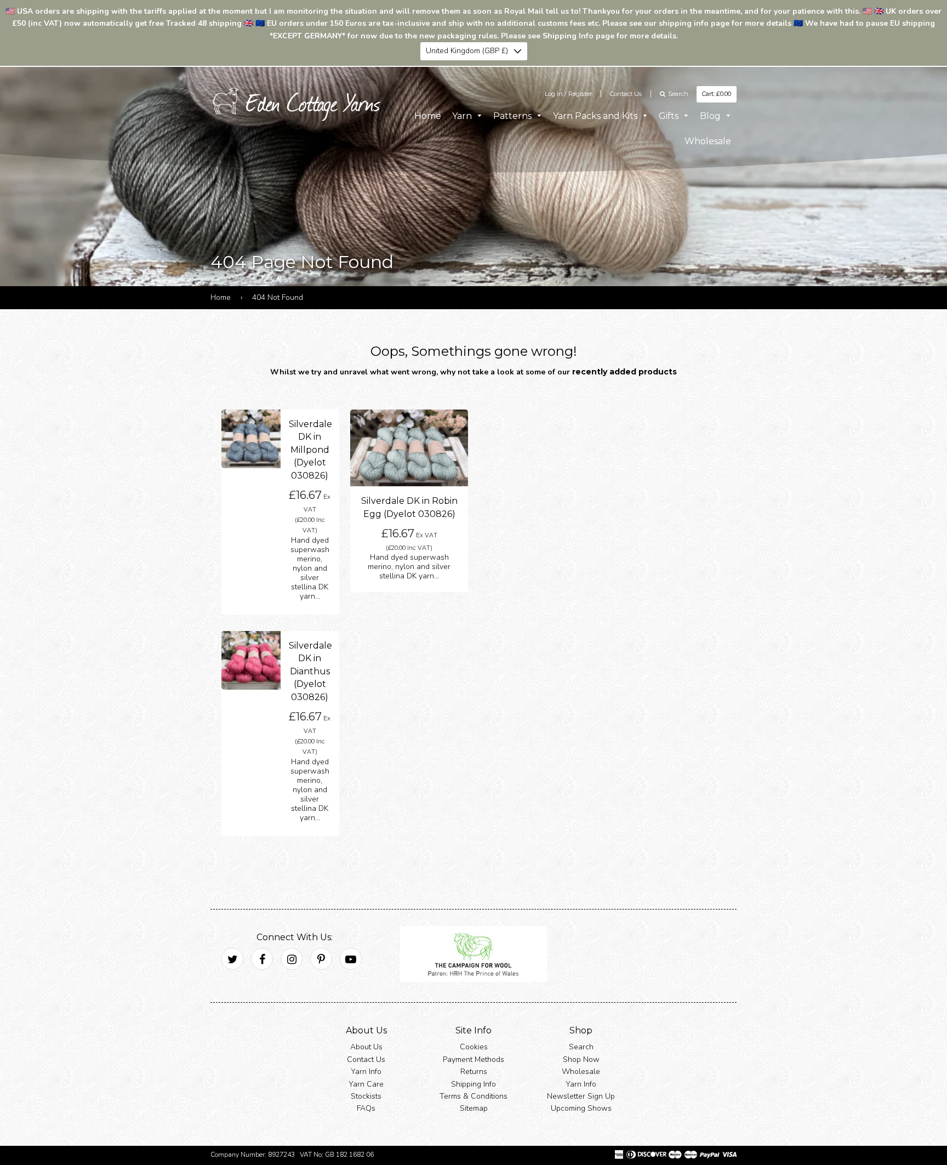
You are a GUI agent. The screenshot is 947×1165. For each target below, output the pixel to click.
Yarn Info (366, 1071)
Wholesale (707, 140)
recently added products (624, 372)
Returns (473, 1071)
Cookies (474, 1047)
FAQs (366, 1108)
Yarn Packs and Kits (596, 116)
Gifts (670, 116)
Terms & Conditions (473, 1096)
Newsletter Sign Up (581, 1096)
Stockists (366, 1096)
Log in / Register (568, 94)
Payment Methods (473, 1059)
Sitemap (474, 1108)
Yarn (463, 116)
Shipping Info (473, 1083)
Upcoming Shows (581, 1108)
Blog (711, 116)
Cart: (716, 94)
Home (427, 116)
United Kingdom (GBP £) (467, 51)
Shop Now (581, 1059)
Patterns (513, 116)
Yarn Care (366, 1083)
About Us (366, 1047)
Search (581, 1047)
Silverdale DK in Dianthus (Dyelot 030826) (310, 671)
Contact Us (626, 94)
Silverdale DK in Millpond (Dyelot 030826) (310, 450)
